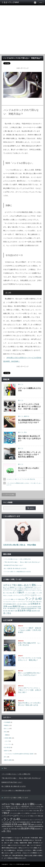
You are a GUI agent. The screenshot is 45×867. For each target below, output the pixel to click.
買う (5, 757)
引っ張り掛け (18, 604)
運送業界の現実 (36, 610)
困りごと (20, 384)
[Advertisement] (22, 30)
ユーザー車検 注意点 (19, 599)
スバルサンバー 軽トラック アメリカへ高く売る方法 (21, 479)
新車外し (25, 604)
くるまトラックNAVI (14, 864)
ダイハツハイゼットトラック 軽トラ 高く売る (26, 810)
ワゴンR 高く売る (30, 601)
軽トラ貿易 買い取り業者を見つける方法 (15, 568)
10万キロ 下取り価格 (12, 585)
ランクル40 (33, 598)
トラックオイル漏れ (29, 593)
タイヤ (24, 590)
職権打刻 (17, 606)
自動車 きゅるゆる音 (26, 606)
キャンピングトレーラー (35, 808)
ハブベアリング (16, 595)
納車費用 (10, 606)
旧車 (29, 604)
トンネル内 (9, 595)
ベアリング (22, 816)
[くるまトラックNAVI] (11, 2)
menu (40, 2)
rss (35, 2)
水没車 (14, 824)
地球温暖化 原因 (10, 604)
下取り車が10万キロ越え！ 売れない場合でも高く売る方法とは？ (22, 562)
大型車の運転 (7, 738)
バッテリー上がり (29, 595)
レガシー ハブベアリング (19, 601)
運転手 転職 (14, 610)
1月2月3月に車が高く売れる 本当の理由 (19, 545)
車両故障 (23, 608)
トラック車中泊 (25, 813)
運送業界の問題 (24, 611)
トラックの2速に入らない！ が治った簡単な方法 (17, 559)
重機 (6, 735)
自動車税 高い (10, 826)
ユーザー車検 (9, 599)
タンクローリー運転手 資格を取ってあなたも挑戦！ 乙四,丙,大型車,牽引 (29, 630)
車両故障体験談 (30, 608)
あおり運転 (30, 585)
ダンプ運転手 (18, 593)
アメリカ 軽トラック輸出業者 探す (24, 587)
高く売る (7, 613)
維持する (26, 416)
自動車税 (34, 606)
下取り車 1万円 (16, 822)
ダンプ (7, 741)
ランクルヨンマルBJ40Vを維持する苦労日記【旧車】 (19, 753)
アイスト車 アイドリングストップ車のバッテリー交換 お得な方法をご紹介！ (29, 690)
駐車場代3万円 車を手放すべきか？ (13, 565)
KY (23, 585)
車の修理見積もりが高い (14, 608)
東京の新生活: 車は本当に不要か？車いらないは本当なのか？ (29, 438)
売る (25, 432)
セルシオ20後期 (17, 590)
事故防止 (6, 725)
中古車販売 (7, 722)
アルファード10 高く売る (36, 806)
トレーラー (8, 744)
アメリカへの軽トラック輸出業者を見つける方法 (17, 571)
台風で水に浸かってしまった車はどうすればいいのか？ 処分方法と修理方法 (29, 454)
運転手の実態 (7, 760)
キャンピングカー (32, 589)
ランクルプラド (7, 601)
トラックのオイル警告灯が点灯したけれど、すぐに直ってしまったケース (24, 483)
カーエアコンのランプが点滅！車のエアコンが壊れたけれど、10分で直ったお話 (29, 406)
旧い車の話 (7, 747)
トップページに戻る (8, 494)
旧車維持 (34, 604)
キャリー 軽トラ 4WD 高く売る (18, 589)
